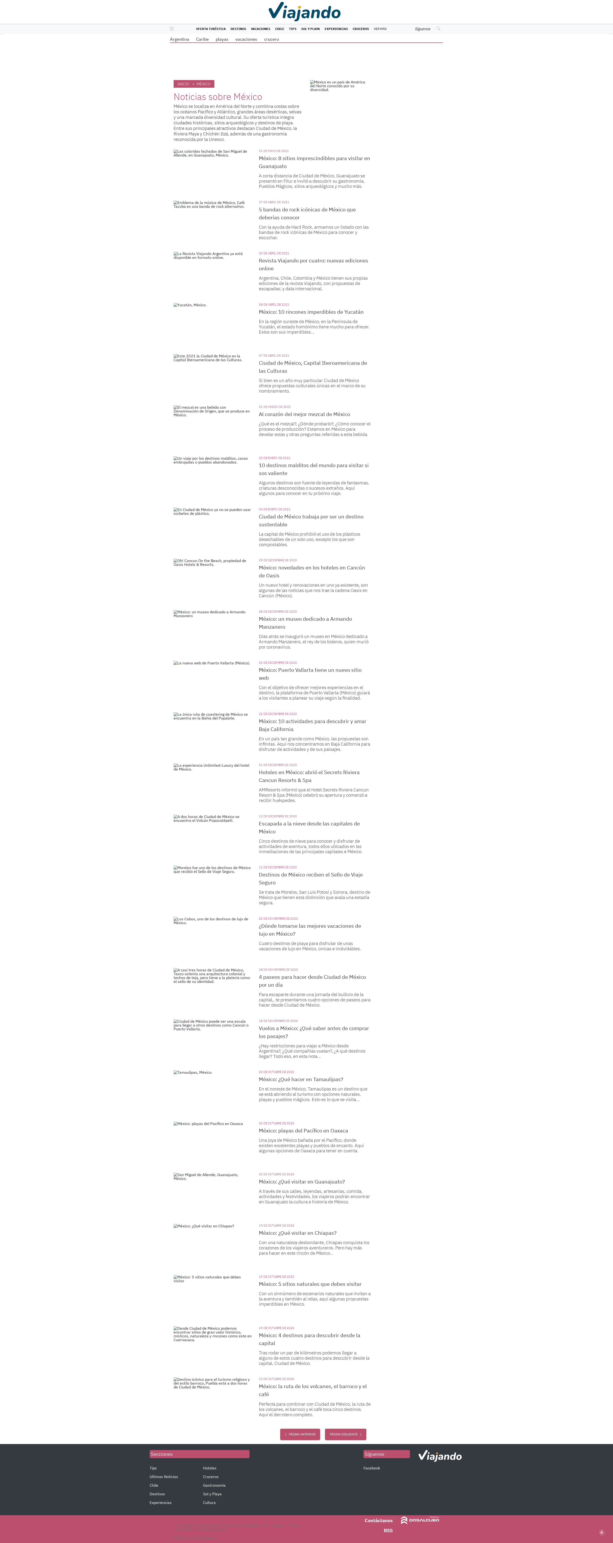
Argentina (179, 39)
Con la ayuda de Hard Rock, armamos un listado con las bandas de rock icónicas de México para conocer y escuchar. (314, 232)
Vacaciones (260, 29)
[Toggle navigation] (170, 29)
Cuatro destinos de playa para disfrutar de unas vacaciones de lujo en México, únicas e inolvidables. (310, 945)
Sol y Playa (310, 29)
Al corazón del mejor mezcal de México (304, 414)
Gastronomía (214, 1485)
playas (222, 39)
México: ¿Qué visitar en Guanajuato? (302, 1181)
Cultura (209, 1502)
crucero (271, 39)
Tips (292, 29)
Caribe (202, 39)
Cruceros (361, 29)
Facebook (371, 1468)
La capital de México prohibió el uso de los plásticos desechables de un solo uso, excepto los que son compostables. (309, 539)
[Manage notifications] (602, 1532)
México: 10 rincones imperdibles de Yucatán (311, 311)
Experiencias (336, 29)
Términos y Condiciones (194, 1537)
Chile (279, 29)
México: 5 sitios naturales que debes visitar (310, 1283)
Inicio (183, 83)
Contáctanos (379, 1520)
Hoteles (209, 1468)
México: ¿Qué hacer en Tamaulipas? (301, 1079)
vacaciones (246, 39)
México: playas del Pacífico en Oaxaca (303, 1130)
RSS (388, 1530)
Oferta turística (211, 29)
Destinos (238, 29)
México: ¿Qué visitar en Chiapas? (298, 1232)
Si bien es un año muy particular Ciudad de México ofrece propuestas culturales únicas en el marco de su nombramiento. (312, 385)
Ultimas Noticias (164, 1476)
